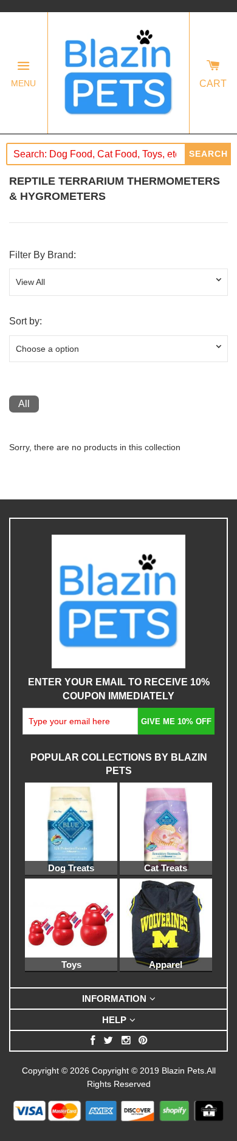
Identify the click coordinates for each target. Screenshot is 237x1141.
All (24, 404)
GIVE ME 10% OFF (176, 721)
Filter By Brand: (42, 255)
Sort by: (25, 321)
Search (208, 154)
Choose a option (47, 349)
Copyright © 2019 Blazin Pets (148, 1070)
